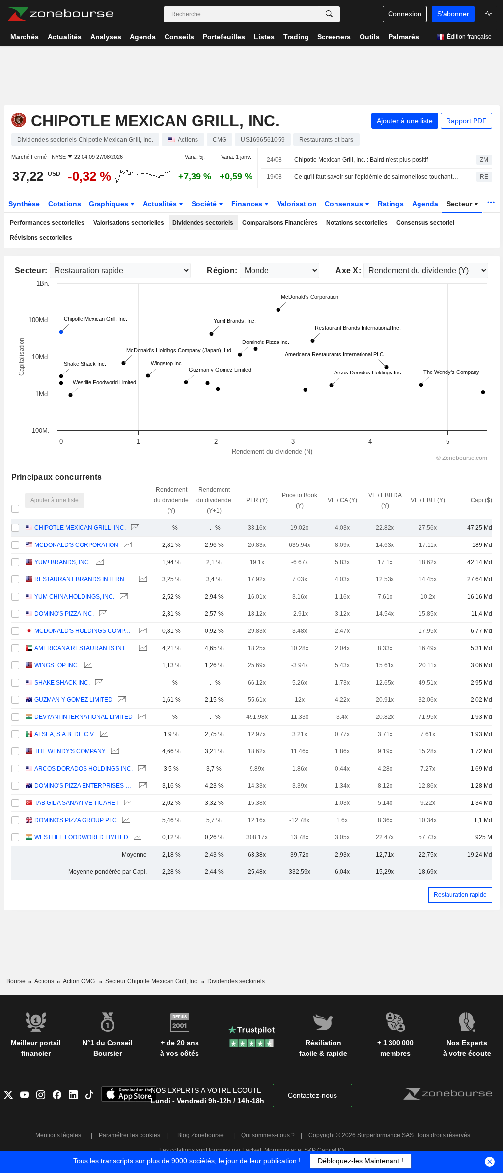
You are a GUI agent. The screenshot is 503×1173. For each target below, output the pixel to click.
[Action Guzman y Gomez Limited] (120, 700)
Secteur (460, 204)
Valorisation (297, 204)
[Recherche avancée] (329, 14)
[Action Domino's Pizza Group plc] (125, 820)
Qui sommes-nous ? (268, 1135)
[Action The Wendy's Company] (114, 751)
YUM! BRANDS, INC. (62, 562)
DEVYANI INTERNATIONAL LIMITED (83, 717)
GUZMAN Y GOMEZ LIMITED (73, 699)
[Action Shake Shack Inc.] (98, 683)
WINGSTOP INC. (56, 665)
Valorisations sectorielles (128, 222)
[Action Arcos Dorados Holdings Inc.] (141, 769)
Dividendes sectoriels (202, 222)
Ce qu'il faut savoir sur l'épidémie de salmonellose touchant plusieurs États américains (376, 176)
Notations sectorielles (357, 222)
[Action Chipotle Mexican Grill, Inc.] (134, 528)
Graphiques (109, 204)
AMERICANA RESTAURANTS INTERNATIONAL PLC (84, 648)
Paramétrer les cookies (129, 1135)
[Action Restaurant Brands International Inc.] (142, 579)
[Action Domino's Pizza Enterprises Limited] (142, 786)
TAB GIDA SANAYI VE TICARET (76, 803)
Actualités (161, 204)
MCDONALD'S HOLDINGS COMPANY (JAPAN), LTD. (84, 631)
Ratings (391, 204)
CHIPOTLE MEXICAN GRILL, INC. (80, 527)
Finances (247, 204)
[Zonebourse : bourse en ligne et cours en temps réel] (60, 14)
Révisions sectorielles (41, 237)
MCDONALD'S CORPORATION (76, 545)
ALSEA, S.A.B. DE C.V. (64, 734)
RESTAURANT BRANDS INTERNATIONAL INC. (84, 579)
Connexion (404, 14)
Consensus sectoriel (425, 222)
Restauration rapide (460, 894)
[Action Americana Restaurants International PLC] (142, 648)
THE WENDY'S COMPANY (70, 751)
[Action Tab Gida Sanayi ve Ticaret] (127, 803)
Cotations (64, 204)
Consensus (345, 204)
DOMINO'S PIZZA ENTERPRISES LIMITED (84, 785)
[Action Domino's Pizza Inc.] (102, 614)
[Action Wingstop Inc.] (87, 665)
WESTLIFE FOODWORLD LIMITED (81, 837)
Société (205, 204)
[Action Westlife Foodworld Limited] (136, 837)
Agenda (425, 204)
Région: (222, 270)
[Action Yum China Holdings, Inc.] (122, 597)
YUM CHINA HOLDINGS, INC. (74, 596)
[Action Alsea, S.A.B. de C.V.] (103, 734)
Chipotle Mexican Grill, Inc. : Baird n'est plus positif (361, 159)
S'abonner (453, 14)
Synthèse (24, 204)
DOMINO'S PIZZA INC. (64, 613)
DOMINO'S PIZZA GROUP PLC (75, 820)
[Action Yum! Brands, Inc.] (98, 562)
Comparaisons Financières (280, 222)
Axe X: (348, 270)
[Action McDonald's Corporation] (126, 545)
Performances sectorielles (47, 222)
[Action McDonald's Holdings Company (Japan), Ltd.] (142, 631)
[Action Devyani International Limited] (141, 717)
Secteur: (31, 270)
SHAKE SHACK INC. (62, 682)
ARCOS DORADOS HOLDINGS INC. (83, 768)
